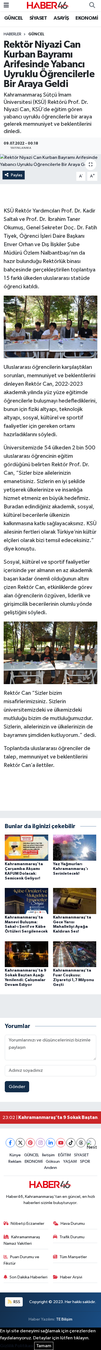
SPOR (85, 1161)
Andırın (50, 1168)
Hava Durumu (73, 1223)
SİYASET (38, 18)
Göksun (53, 1161)
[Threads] (81, 1142)
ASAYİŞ (61, 18)
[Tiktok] (70, 1142)
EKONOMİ (86, 18)
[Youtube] (60, 1142)
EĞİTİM (64, 1155)
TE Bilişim (64, 1319)
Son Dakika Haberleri (28, 1277)
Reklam (14, 1161)
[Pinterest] (30, 1142)
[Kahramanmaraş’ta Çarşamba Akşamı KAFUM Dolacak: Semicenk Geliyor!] (26, 847)
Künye (15, 1155)
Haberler (12, 34)
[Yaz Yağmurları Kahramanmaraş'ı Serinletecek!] (75, 847)
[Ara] (92, 5)
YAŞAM (70, 1161)
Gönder (17, 1086)
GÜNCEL (13, 18)
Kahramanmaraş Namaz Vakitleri (22, 1240)
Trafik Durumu (71, 1237)
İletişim (48, 1155)
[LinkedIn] (50, 1142)
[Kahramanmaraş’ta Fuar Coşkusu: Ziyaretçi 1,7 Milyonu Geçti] (75, 954)
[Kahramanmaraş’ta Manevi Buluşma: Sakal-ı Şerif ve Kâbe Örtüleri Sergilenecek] (26, 900)
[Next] (91, 1142)
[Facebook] (10, 1142)
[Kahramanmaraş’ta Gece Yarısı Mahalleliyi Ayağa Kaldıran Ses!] (75, 900)
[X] (20, 1142)
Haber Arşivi (71, 1277)
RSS (16, 1302)
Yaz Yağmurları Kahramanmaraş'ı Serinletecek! (70, 869)
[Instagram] (40, 1142)
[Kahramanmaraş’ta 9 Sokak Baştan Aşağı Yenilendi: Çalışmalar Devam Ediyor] (26, 954)
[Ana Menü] (6, 5)
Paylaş (16, 175)
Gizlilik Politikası (16, 1346)
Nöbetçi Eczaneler (27, 1223)
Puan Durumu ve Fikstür (22, 1260)
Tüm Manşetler (73, 1257)
